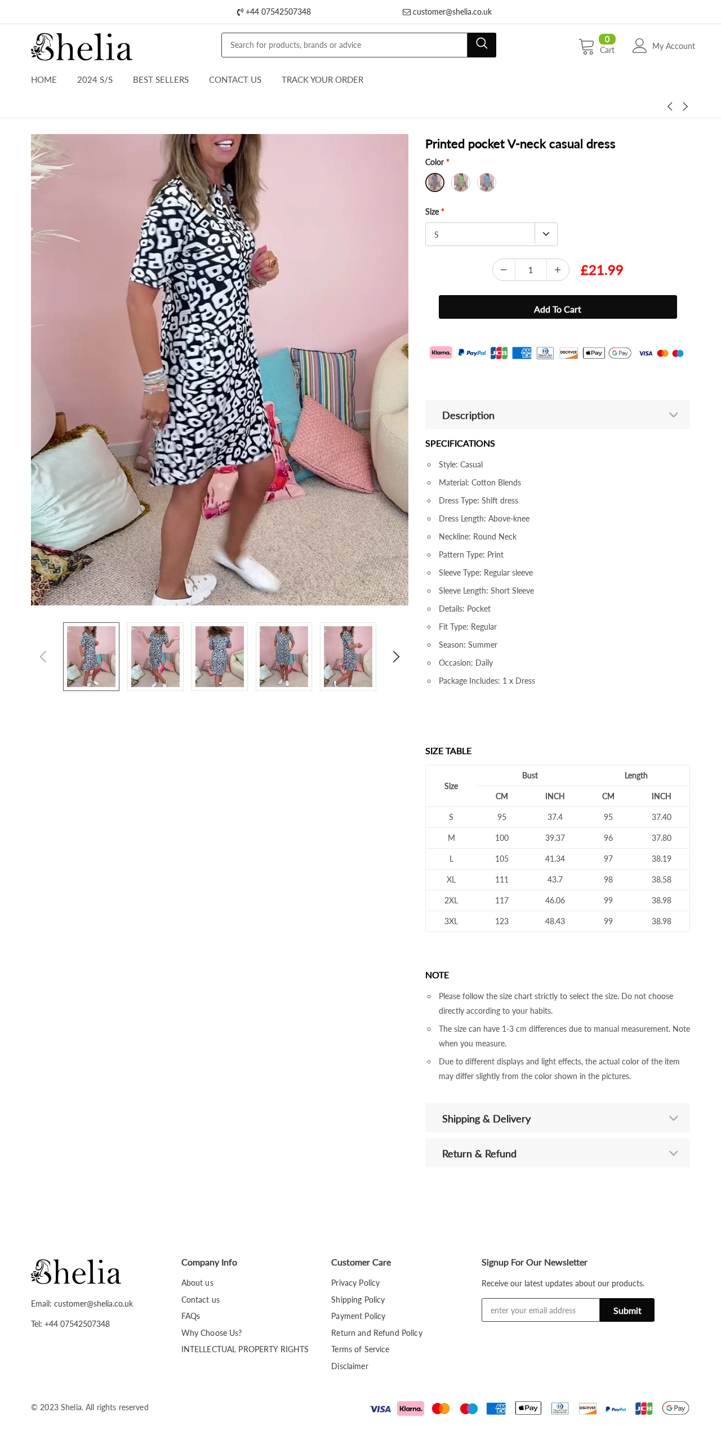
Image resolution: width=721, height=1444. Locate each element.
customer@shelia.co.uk (451, 11)
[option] (219, 370)
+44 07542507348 (277, 11)
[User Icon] (640, 45)
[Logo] (81, 44)
